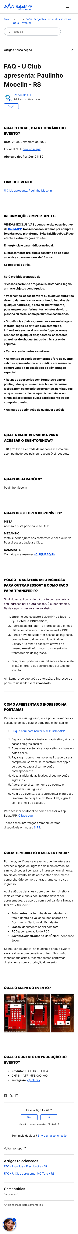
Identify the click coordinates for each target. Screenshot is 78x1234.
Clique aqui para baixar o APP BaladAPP (38, 731)
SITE (37, 827)
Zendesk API (22, 95)
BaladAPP (15, 229)
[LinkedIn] (16, 1095)
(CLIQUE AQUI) (44, 554)
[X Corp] (11, 1095)
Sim (29, 1117)
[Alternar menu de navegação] (67, 7)
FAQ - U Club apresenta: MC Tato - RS (29, 1173)
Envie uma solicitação (52, 1135)
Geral (16, 22)
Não (49, 1117)
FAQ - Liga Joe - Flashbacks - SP (26, 1166)
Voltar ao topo (13, 1148)
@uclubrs (33, 1080)
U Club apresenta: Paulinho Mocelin (28, 190)
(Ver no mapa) (32, 149)
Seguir (11, 106)
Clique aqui (26, 815)
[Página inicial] (18, 6)
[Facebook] (5, 1095)
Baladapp (9, 19)
